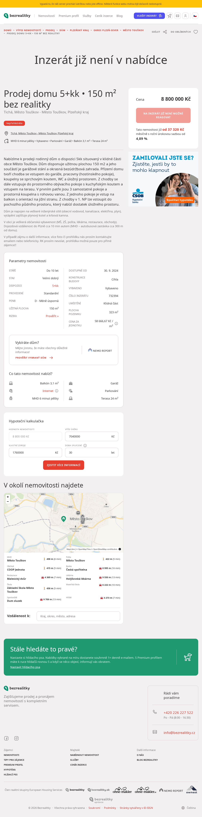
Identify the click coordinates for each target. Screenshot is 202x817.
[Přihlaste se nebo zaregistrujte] (185, 16)
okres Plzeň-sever (106, 30)
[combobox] (78, 616)
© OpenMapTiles (83, 549)
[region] (63, 523)
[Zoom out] (8, 501)
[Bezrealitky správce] (101, 800)
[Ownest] (191, 789)
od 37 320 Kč (173, 129)
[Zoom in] (8, 497)
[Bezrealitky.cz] (74, 789)
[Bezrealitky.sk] (99, 789)
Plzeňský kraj (79, 30)
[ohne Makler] (122, 789)
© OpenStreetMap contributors (104, 549)
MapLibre (71, 549)
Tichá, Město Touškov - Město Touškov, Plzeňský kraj (42, 133)
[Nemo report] (171, 789)
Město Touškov (133, 30)
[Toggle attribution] (120, 549)
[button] (34, 358)
